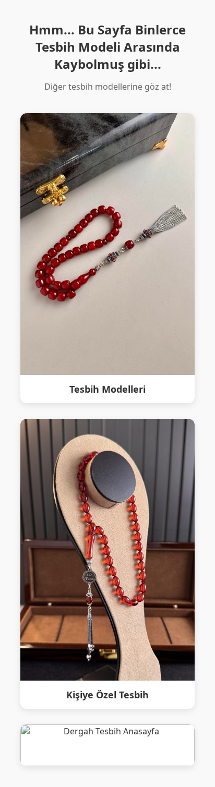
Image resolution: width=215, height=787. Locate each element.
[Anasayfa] (107, 745)
